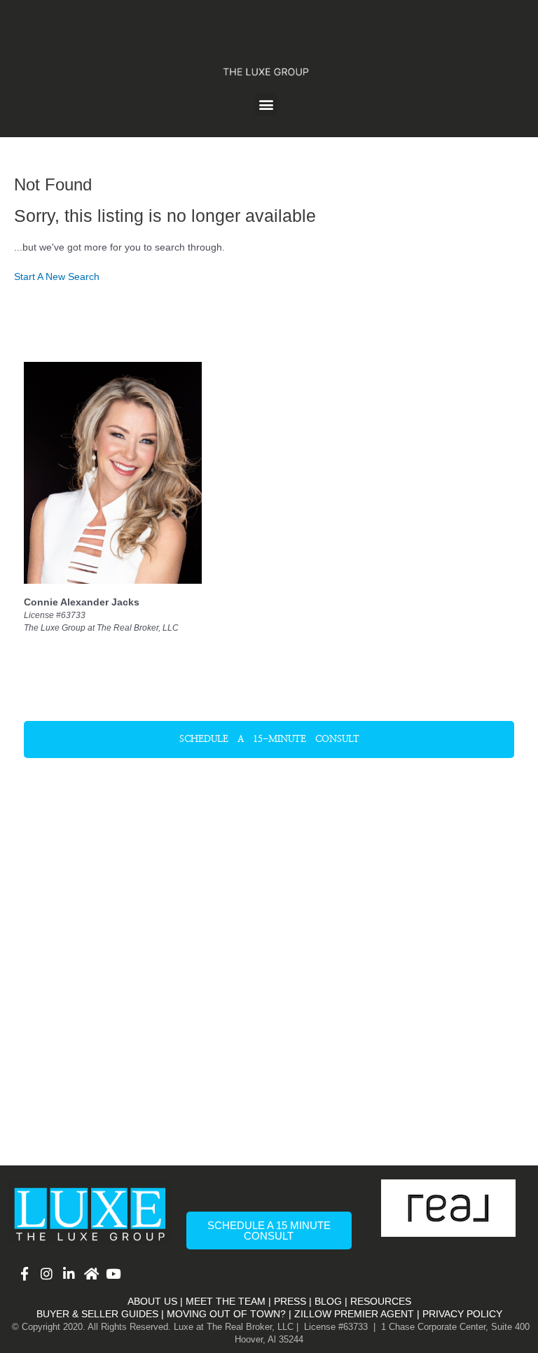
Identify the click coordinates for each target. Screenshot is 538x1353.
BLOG (328, 1301)
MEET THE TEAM (225, 1301)
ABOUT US (152, 1301)
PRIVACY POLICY (462, 1314)
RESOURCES (380, 1301)
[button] (265, 104)
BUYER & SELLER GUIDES (97, 1314)
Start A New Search (56, 277)
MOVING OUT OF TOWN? (226, 1314)
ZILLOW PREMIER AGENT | (357, 1314)
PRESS (290, 1301)
